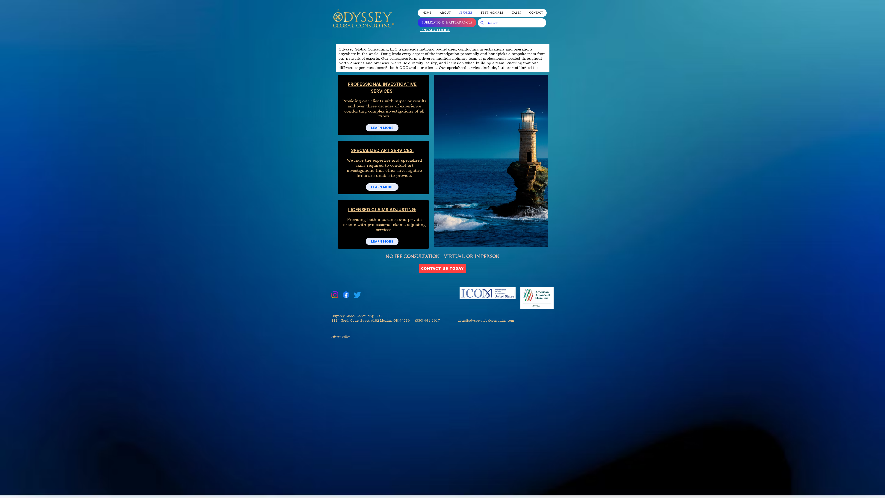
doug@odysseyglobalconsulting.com (486, 320)
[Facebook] (346, 294)
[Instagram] (334, 294)
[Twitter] (357, 294)
